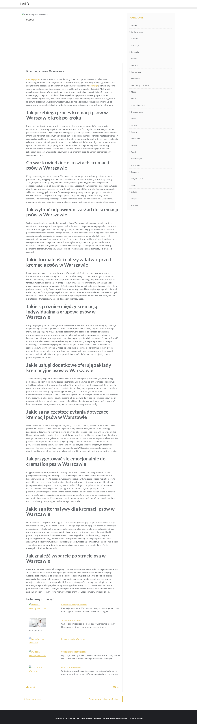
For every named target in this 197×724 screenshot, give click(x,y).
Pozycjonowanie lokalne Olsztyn (103, 699)
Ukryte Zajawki (137, 178)
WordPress (110, 718)
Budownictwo (137, 32)
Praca (133, 118)
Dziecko (134, 38)
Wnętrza (135, 198)
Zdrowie (134, 205)
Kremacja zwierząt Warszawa (74, 604)
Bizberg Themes (136, 718)
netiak (32, 687)
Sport (133, 152)
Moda (133, 92)
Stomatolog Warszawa (71, 620)
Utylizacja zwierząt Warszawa (74, 652)
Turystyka (135, 172)
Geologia (135, 52)
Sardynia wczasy (34, 699)
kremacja (93, 85)
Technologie (136, 158)
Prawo (134, 125)
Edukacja (135, 45)
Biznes (134, 25)
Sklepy (134, 145)
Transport (135, 165)
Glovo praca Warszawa (71, 667)
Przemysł (135, 132)
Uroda (134, 185)
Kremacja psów (33, 79)
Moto (133, 98)
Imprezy (134, 65)
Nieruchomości (138, 105)
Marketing (135, 78)
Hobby (134, 58)
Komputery (136, 72)
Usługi (134, 192)
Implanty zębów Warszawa (73, 639)
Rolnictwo (135, 138)
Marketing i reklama (140, 85)
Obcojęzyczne (137, 112)
